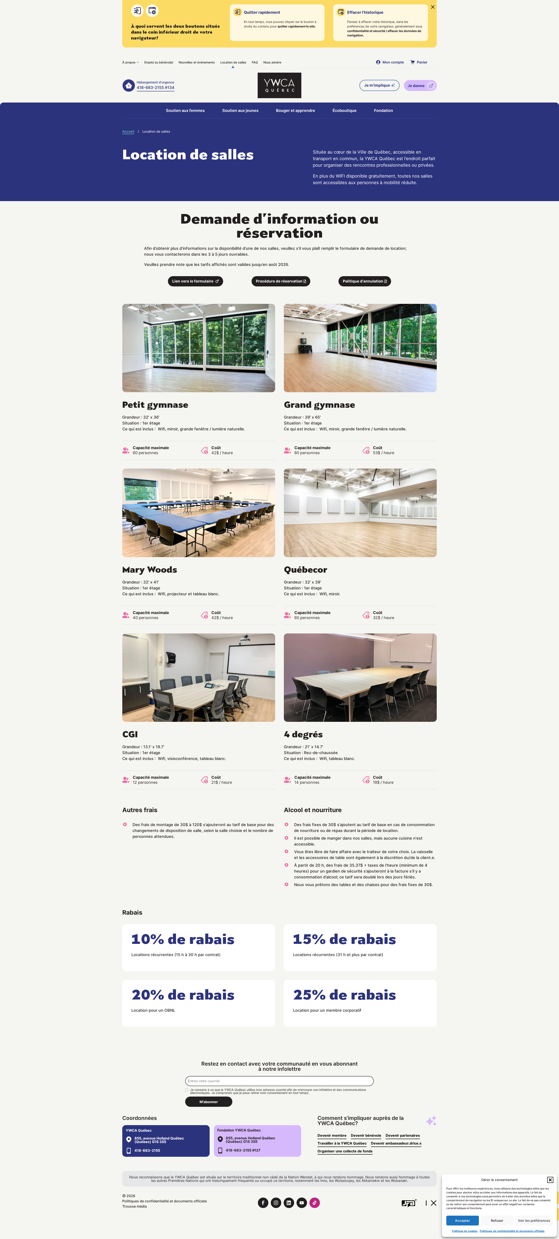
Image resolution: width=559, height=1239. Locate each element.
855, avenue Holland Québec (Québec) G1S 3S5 (159, 1140)
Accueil (128, 131)
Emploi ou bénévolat (158, 62)
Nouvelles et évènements (197, 62)
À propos (129, 62)
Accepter (462, 1220)
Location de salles (233, 62)
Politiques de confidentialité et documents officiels (512, 1231)
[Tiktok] (314, 1203)
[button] (550, 1180)
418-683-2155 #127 (243, 1150)
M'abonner (209, 1102)
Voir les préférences (534, 1220)
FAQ (255, 62)
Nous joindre (272, 62)
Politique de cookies (465, 1231)
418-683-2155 (147, 1150)
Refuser (497, 1220)
